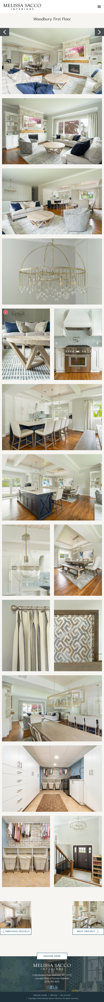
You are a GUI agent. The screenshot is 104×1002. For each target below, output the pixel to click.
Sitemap (53, 995)
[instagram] (48, 987)
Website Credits (40, 995)
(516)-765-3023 (52, 981)
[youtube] (56, 987)
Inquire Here (52, 956)
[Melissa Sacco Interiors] (22, 6)
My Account (66, 995)
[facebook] (52, 987)
